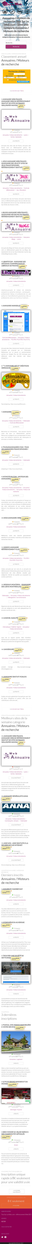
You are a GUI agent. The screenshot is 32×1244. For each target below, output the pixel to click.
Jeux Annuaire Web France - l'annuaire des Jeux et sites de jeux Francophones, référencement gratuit (14, 164)
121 (15, 413)
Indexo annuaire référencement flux (10, 548)
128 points (16, 530)
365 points (16, 243)
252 (5, 452)
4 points (16, 1113)
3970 (15, 959)
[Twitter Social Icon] (2, 1237)
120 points (16, 633)
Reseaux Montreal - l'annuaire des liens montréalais (16, 585)
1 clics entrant (16, 860)
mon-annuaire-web (12, 518)
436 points (16, 194)
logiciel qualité (11, 618)
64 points (16, 937)
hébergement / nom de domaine (17, 597)
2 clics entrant (16, 825)
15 (26, 168)
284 (15, 480)
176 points (16, 343)
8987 (12, 1085)
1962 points (16, 141)
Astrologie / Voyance (16, 1109)
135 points (16, 464)
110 (14, 369)
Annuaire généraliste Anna (16, 796)
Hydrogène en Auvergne (13, 922)
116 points (16, 662)
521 (5, 680)
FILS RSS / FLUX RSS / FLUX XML (20, 339)
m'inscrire (16, 1205)
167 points (16, 399)
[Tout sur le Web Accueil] (16, 3)
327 (24, 550)
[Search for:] (16, 42)
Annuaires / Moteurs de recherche (12, 135)
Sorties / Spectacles (16, 137)
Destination (11, 74)
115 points (16, 691)
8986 (6, 1137)
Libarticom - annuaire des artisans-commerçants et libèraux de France (13, 264)
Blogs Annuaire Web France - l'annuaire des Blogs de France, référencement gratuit (15, 214)
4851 (6, 925)
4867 (6, 799)
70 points (16, 994)
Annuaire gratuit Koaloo (15, 677)
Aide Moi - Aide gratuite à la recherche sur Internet (14, 844)
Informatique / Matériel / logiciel (12, 627)
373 (25, 587)
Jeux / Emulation (21, 190)
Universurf (9, 649)
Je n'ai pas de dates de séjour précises (17, 80)
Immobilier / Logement (16, 1059)
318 (25, 519)
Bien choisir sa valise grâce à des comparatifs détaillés (14, 1133)
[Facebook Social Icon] (6, 1237)
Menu (29, 2)
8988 (19, 1028)
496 (18, 650)
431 (22, 619)
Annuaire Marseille (11, 306)
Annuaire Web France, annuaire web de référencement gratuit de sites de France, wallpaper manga (15, 102)
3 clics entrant (16, 777)
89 (22, 267)
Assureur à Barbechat (13, 889)
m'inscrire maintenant (16, 1191)
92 (24, 306)
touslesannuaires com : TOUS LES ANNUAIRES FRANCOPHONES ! (15, 448)
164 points (16, 426)
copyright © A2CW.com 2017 (16, 1243)
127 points (16, 564)
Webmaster (26, 420)
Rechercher (23, 81)
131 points (16, 495)
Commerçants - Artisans (11, 821)
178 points (16, 285)
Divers (16, 1145)
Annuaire (7, 412)
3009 (6, 848)
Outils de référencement (9, 337)
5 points (16, 1063)
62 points (16, 904)
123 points (16, 601)
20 (26, 217)
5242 (6, 892)
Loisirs (26, 135)
